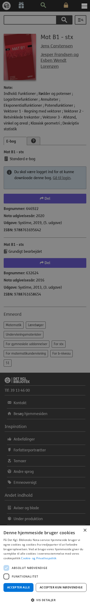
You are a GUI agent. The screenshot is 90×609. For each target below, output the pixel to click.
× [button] (85, 530)
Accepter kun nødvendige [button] (61, 587)
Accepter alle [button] (18, 587)
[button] (45, 600)
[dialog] (45, 567)
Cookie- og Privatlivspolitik (38, 558)
